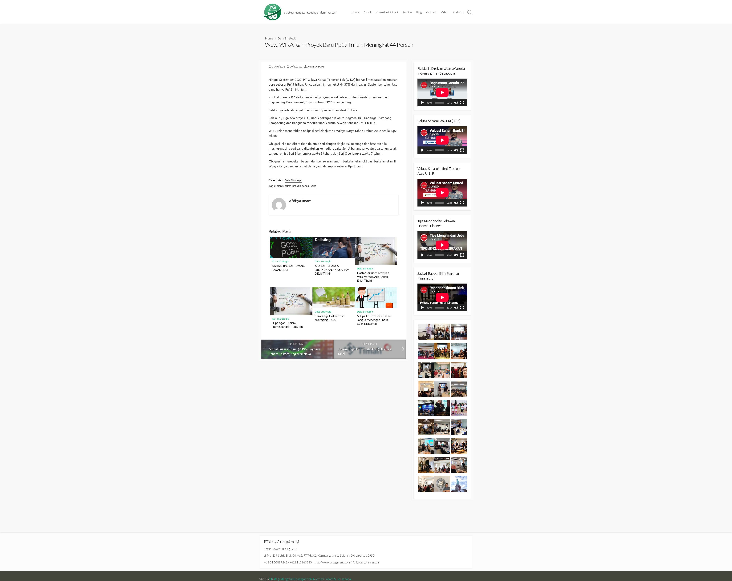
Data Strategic (286, 38)
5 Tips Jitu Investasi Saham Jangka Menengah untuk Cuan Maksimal (374, 319)
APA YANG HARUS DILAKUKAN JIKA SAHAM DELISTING (332, 269)
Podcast (458, 12)
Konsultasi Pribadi (387, 12)
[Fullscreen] (462, 102)
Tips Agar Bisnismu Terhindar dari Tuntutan (287, 324)
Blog (419, 12)
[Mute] (456, 102)
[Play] (422, 102)
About (367, 12)
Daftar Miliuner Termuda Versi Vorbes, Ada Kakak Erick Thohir (373, 276)
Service (407, 12)
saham (306, 185)
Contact (431, 12)
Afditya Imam (315, 66)
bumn (288, 185)
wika (313, 185)
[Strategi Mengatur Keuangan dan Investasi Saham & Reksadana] (272, 12)
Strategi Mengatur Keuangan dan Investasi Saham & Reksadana (310, 579)
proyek (296, 185)
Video (444, 12)
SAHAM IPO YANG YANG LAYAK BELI (288, 267)
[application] (442, 92)
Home (355, 12)
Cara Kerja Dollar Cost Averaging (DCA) (329, 317)
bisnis (280, 185)
